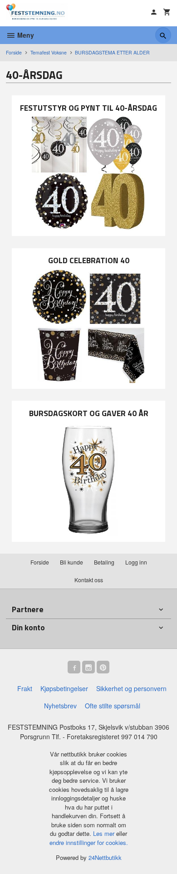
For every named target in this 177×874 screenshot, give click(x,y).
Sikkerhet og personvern (131, 688)
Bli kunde (71, 562)
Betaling (104, 562)
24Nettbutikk (105, 857)
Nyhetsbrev (60, 705)
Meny (24, 34)
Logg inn (136, 562)
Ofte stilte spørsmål (112, 705)
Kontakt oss (88, 580)
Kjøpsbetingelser (64, 688)
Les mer (104, 833)
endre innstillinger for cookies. (88, 842)
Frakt (24, 688)
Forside (14, 52)
